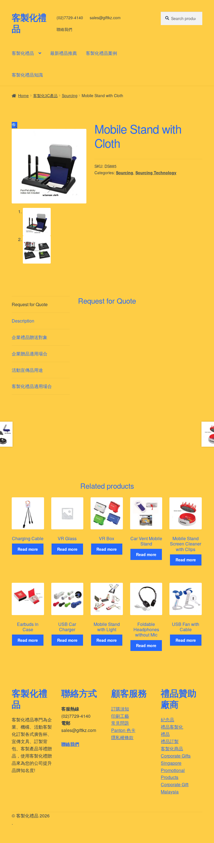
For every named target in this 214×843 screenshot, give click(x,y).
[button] (14, 125)
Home (23, 95)
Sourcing (69, 95)
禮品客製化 (172, 727)
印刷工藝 (120, 716)
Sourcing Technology (155, 172)
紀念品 (167, 719)
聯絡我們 (64, 29)
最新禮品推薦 (63, 53)
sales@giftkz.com (105, 17)
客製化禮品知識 (27, 75)
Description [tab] (23, 321)
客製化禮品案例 (101, 53)
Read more (28, 549)
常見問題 (120, 723)
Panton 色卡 (123, 730)
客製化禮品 (29, 23)
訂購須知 (120, 709)
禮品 (165, 734)
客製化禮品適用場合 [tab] (32, 386)
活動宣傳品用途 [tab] (27, 370)
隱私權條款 (122, 737)
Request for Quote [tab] (30, 304)
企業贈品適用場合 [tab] (29, 353)
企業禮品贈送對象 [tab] (29, 337)
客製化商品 (172, 748)
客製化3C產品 (45, 95)
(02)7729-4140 (70, 17)
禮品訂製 (170, 741)
